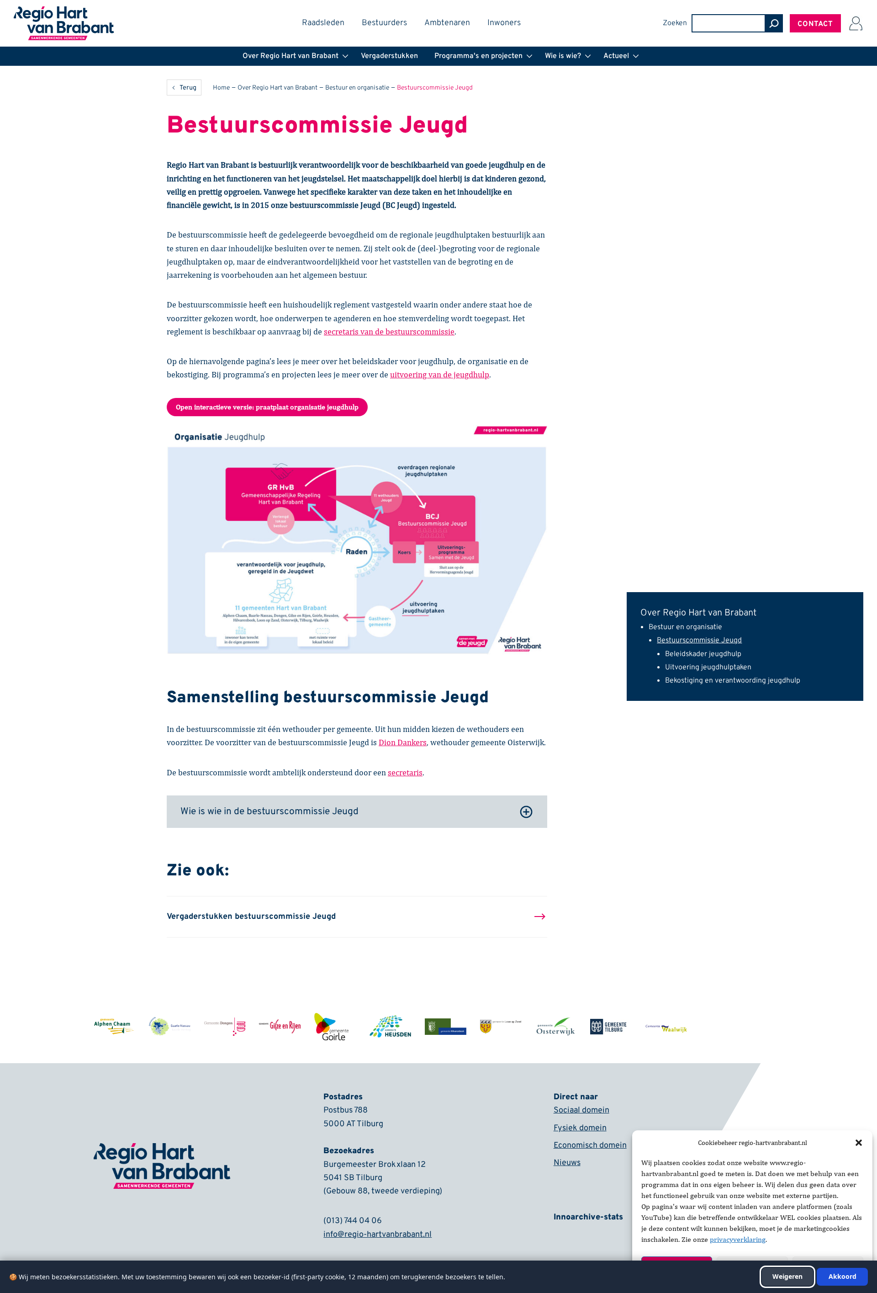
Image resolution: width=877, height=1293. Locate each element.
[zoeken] (774, 23)
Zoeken (675, 23)
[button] (858, 1142)
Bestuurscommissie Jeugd (699, 640)
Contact (815, 24)
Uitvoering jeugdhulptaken (708, 667)
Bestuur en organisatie (685, 627)
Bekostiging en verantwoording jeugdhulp (732, 680)
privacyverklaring (738, 1239)
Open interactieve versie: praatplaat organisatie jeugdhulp (267, 407)
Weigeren (787, 1276)
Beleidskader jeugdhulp (703, 654)
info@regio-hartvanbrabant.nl (377, 1234)
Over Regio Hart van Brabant (698, 613)
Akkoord (842, 1276)
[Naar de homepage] (64, 12)
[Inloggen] (855, 23)
